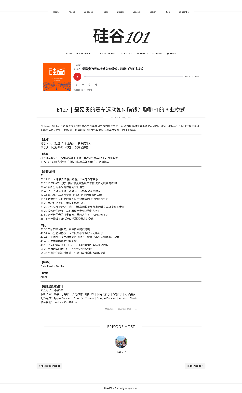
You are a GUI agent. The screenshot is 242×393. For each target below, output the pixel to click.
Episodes (88, 11)
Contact (136, 11)
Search (153, 11)
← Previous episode (49, 366)
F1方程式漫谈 (191, 126)
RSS (70, 53)
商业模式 (109, 308)
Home (56, 11)
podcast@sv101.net (66, 302)
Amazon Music (109, 53)
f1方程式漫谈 (124, 308)
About (72, 11)
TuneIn (158, 53)
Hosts (105, 11)
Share (173, 53)
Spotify (144, 53)
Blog (167, 11)
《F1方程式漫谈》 (66, 158)
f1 (136, 308)
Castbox (128, 53)
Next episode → (195, 366)
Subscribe (184, 11)
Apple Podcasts (87, 53)
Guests (120, 11)
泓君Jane (121, 352)
